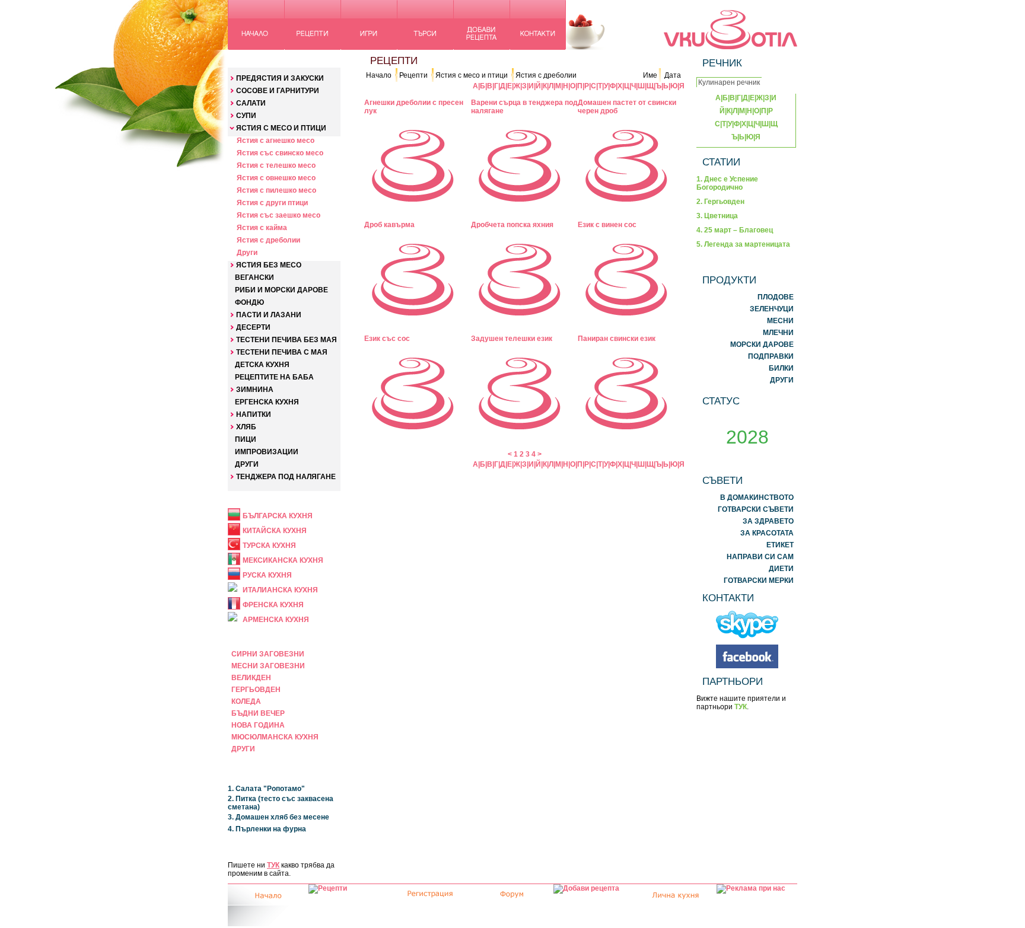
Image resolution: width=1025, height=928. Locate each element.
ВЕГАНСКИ (254, 277)
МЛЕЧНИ (778, 333)
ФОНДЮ (249, 302)
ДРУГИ (247, 464)
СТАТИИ (721, 162)
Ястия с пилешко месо (276, 190)
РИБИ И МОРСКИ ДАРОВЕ (281, 290)
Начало (378, 75)
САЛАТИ (251, 103)
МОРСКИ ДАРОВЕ (762, 344)
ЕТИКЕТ (780, 545)
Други (247, 252)
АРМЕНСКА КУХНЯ (276, 620)
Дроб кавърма (389, 225)
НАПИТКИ (253, 414)
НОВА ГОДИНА (258, 725)
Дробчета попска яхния (512, 225)
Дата (672, 75)
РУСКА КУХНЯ (267, 575)
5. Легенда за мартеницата (743, 244)
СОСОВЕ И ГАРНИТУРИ (277, 91)
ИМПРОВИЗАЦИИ (266, 452)
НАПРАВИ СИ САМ (760, 557)
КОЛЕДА (246, 701)
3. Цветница (717, 216)
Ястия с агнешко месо (275, 140)
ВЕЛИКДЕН (251, 678)
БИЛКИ (781, 368)
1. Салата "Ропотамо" (266, 789)
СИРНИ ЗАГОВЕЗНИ (267, 654)
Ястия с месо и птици (471, 75)
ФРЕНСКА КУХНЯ (273, 605)
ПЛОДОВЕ (775, 297)
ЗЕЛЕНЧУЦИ (772, 309)
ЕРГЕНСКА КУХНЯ (267, 402)
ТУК (273, 865)
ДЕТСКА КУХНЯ (262, 365)
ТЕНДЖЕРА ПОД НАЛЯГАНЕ (286, 477)
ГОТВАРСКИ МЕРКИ (759, 580)
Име (650, 75)
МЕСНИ (780, 321)
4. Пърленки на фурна (267, 829)
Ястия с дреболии (268, 240)
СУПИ (246, 115)
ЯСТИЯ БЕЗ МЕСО (268, 265)
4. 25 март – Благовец (734, 230)
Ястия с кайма (262, 228)
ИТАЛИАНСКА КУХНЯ (280, 590)
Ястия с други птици (272, 203)
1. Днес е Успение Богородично (727, 183)
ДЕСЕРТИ (253, 327)
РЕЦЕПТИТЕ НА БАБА (274, 377)
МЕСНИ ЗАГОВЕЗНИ (268, 666)
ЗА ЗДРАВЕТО (768, 521)
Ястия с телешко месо (276, 165)
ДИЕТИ (781, 569)
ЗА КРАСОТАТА (767, 533)
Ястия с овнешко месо (276, 178)
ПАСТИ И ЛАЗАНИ (268, 315)
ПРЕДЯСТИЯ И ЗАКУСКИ (280, 78)
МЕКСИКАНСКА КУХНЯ (283, 560)
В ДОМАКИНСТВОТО (757, 497)
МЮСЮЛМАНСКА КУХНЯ (275, 737)
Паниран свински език (616, 338)
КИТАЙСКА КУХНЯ (275, 531)
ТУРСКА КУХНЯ (269, 545)
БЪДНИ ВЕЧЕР (258, 713)
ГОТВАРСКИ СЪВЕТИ (756, 509)
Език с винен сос (607, 225)
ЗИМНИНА (254, 389)
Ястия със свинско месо (280, 153)
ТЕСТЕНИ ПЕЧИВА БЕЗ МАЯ (286, 340)
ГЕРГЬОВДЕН (256, 689)
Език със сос (387, 338)
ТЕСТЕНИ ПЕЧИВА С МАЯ (281, 352)
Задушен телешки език (511, 338)
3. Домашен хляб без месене (278, 817)
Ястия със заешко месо (278, 215)
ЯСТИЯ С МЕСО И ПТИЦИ (281, 128)
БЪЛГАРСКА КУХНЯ (278, 516)
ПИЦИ (245, 439)
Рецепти (413, 75)
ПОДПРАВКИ (771, 356)
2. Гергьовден (720, 201)
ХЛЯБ (246, 427)
